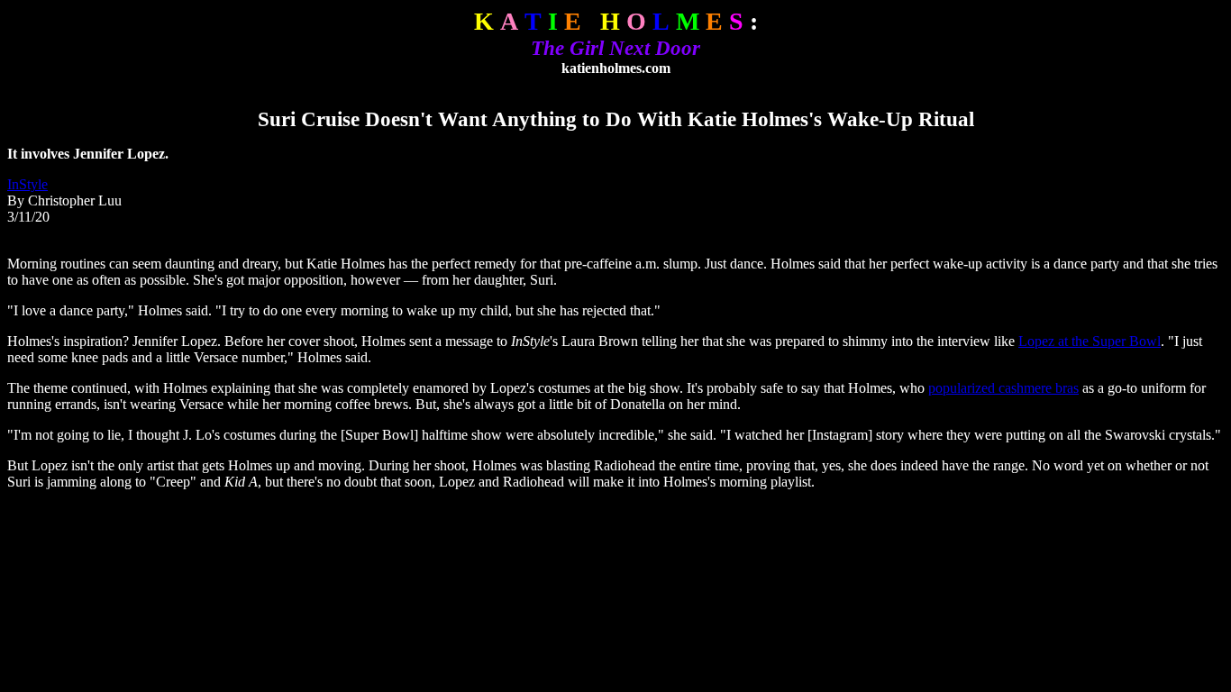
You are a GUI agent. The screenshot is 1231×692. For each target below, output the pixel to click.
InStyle (27, 184)
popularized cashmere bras (1003, 388)
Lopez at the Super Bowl (1089, 341)
